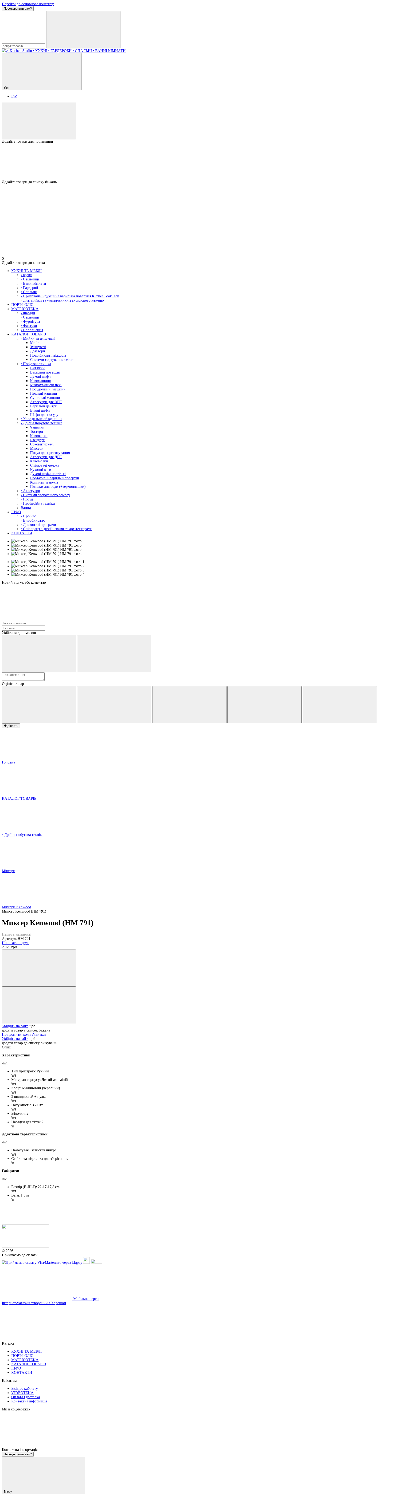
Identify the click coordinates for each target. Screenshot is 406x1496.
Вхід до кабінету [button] (24, 1388)
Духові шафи (40, 376)
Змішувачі (38, 347)
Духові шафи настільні (48, 474)
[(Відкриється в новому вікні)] (86, 1262)
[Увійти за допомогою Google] (114, 653)
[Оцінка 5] (340, 704)
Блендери (37, 440)
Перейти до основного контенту (28, 4)
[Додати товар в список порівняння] (39, 968)
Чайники (37, 427)
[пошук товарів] (83, 29)
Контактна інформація (29, 1401)
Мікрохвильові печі (46, 385)
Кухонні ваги (40, 470)
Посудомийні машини (48, 389)
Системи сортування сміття (52, 360)
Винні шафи (40, 410)
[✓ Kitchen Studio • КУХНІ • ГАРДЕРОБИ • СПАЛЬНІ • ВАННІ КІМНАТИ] (25, 1246)
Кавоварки (38, 436)
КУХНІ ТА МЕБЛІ (26, 271)
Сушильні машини (45, 398)
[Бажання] (203, 162)
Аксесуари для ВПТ (46, 402)
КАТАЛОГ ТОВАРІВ (28, 334)
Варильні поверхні (45, 372)
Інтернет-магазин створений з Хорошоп (34, 1303)
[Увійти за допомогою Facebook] (39, 653)
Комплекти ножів (44, 482)
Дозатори (37, 351)
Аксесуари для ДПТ (46, 457)
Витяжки (37, 368)
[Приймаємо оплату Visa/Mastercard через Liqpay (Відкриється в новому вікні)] (42, 1262)
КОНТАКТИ (21, 533)
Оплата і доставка (25, 1397)
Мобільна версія (85, 1299)
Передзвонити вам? (18, 8)
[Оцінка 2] (114, 704)
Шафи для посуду (44, 415)
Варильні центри (43, 406)
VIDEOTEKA (22, 1393)
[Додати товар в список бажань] (39, 1005)
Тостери (36, 431)
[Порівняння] (39, 120)
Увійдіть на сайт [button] (15, 1026)
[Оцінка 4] (264, 704)
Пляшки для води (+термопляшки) (58, 486)
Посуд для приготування (50, 453)
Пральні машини (43, 393)
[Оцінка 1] (39, 704)
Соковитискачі (42, 444)
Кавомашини (40, 381)
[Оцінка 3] (189, 704)
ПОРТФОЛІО (22, 305)
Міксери (36, 448)
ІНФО (16, 512)
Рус (14, 96)
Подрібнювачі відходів (48, 355)
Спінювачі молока (44, 465)
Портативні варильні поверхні (54, 478)
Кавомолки (39, 461)
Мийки (36, 343)
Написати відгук (15, 943)
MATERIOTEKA (25, 309)
